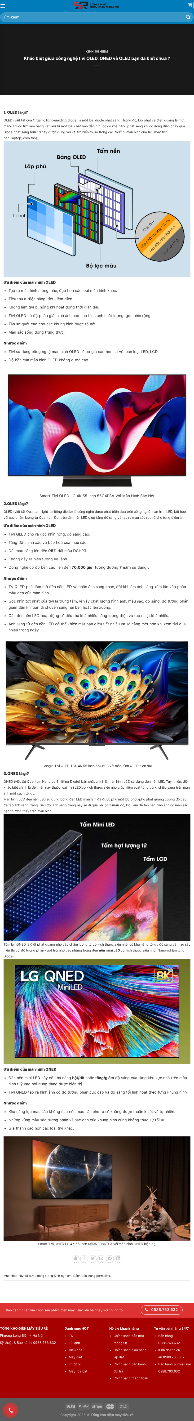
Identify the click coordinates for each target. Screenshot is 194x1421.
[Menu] (3, 6)
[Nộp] (188, 17)
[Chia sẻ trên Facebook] (84, 1259)
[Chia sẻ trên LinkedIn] (118, 1259)
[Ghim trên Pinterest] (110, 1259)
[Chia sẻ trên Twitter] (93, 1259)
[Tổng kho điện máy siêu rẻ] (97, 5)
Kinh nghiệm (97, 51)
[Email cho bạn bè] (101, 1259)
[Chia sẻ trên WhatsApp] (75, 1259)
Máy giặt (75, 1357)
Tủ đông (75, 1364)
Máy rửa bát (78, 1371)
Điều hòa (75, 1350)
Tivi (71, 1336)
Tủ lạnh (74, 1343)
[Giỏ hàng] (190, 5)
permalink (103, 1276)
